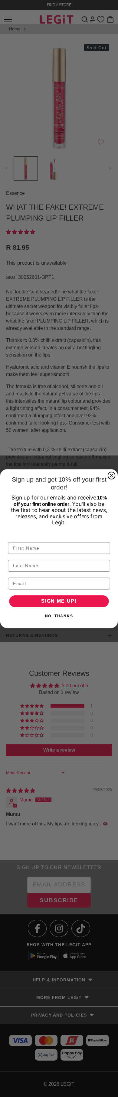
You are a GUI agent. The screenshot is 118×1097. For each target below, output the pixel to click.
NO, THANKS (59, 616)
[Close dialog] (111, 475)
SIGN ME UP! (59, 601)
